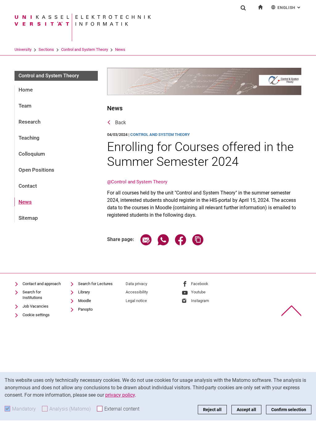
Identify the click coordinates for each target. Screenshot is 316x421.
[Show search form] (243, 8)
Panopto (85, 309)
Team (25, 106)
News (120, 49)
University (23, 49)
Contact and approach (42, 283)
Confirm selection (288, 409)
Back (120, 122)
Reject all (212, 409)
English (289, 7)
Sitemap (28, 218)
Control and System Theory (84, 49)
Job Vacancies (35, 306)
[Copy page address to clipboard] (197, 244)
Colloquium (32, 154)
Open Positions (36, 170)
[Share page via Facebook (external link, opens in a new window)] (180, 244)
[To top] (291, 310)
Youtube (198, 292)
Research (29, 122)
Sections (46, 49)
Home (26, 90)
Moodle (84, 300)
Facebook (199, 283)
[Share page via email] (146, 244)
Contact (28, 186)
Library (84, 292)
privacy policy (120, 395)
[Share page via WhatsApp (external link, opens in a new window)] (163, 244)
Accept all (246, 409)
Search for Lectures (95, 283)
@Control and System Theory (137, 182)
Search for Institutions (32, 295)
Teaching (29, 138)
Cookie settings (36, 315)
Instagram (200, 300)
